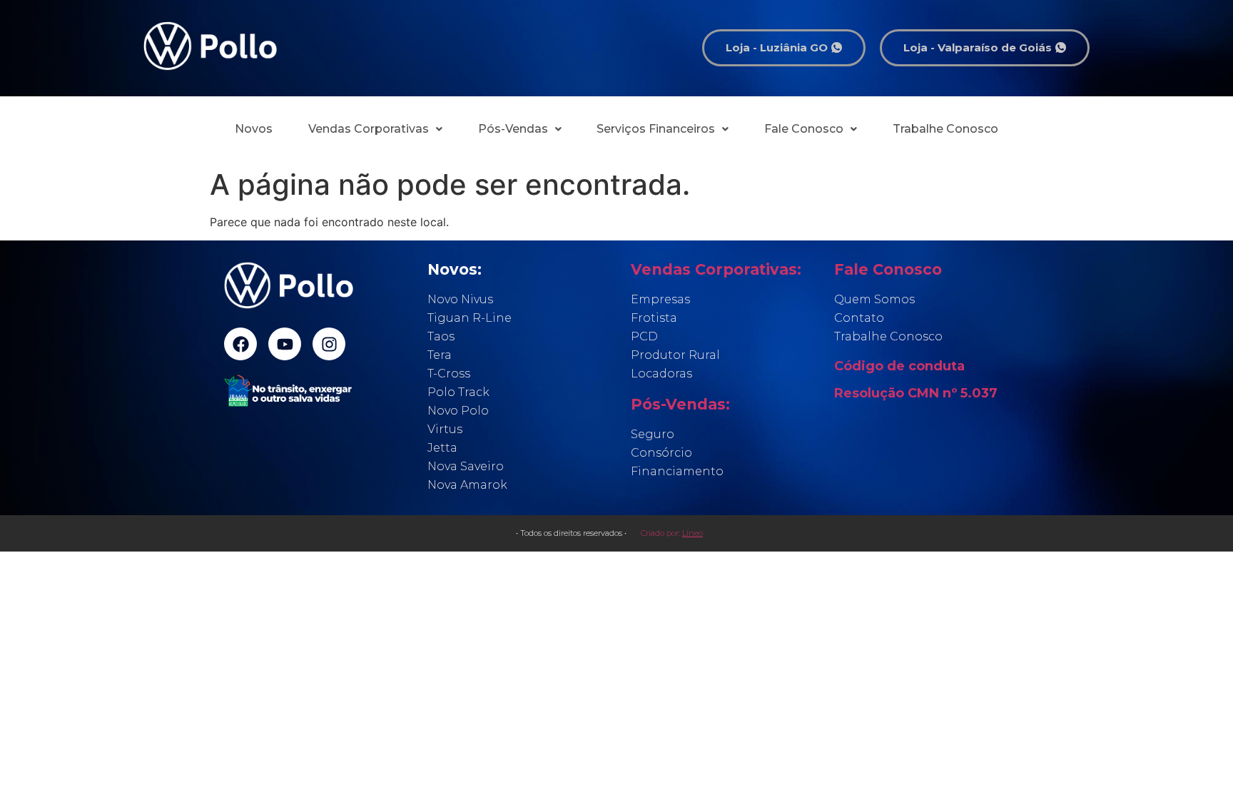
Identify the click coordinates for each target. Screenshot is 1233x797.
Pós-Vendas (513, 129)
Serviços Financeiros (656, 129)
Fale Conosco (803, 129)
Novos (254, 129)
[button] (375, 129)
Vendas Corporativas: (716, 269)
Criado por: (672, 533)
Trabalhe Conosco (945, 129)
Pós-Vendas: (680, 404)
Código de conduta (899, 366)
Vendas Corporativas (368, 129)
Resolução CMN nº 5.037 (916, 393)
